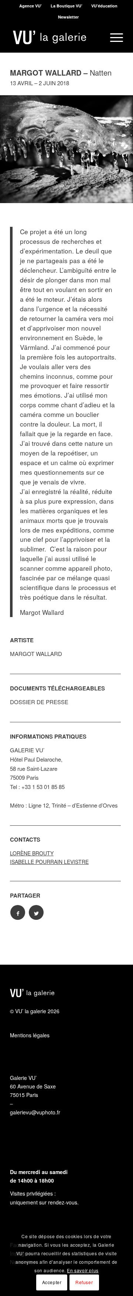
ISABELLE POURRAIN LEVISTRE (49, 860)
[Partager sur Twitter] (36, 911)
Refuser (84, 1282)
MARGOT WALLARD (36, 652)
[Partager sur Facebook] (17, 911)
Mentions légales (30, 1034)
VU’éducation (104, 6)
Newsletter (68, 17)
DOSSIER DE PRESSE (39, 701)
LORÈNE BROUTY (32, 852)
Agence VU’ (30, 6)
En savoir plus (82, 1270)
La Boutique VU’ (66, 6)
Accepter (52, 1282)
